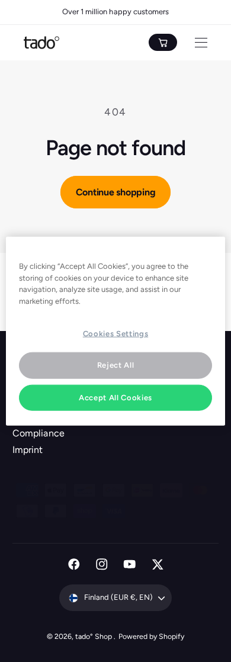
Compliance (38, 433)
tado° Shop (94, 636)
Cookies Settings (115, 333)
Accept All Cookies (115, 397)
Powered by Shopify (151, 636)
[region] (116, 331)
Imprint (27, 449)
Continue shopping (116, 192)
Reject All (115, 365)
